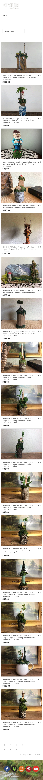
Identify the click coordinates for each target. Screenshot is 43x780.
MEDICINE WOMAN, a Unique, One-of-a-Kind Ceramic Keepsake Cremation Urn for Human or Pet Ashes (19, 249)
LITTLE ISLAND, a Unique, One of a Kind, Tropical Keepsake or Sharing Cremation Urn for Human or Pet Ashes (18, 121)
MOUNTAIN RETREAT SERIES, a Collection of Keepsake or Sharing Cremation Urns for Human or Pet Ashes (18, 377)
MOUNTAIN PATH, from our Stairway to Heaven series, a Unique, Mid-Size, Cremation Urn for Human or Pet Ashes (19, 334)
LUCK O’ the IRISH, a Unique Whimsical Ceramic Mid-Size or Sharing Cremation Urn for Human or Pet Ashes (19, 164)
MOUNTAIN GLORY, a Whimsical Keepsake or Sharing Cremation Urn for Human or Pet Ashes (19, 291)
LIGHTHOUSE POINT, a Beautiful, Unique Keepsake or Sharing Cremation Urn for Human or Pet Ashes (19, 77)
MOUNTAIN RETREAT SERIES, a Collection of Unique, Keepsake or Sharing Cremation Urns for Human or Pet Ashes (19, 594)
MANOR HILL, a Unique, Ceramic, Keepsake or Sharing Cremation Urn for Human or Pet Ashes (19, 206)
